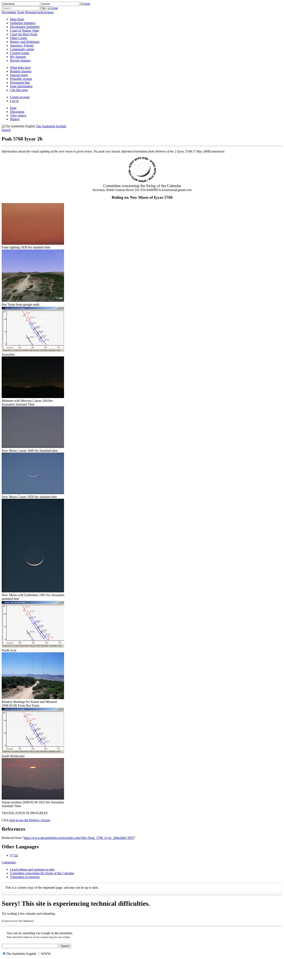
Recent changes (20, 60)
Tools (20, 12)
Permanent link (20, 82)
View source (18, 115)
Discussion (17, 111)
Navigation (9, 12)
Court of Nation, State (24, 30)
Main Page (17, 19)
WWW (46, 953)
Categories (9, 862)
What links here (20, 67)
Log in (14, 101)
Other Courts (18, 38)
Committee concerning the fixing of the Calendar (42, 873)
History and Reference (25, 41)
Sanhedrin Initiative (23, 23)
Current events (19, 53)
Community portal (22, 49)
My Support (18, 56)
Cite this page (19, 90)
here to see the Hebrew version (30, 820)
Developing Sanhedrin (25, 27)
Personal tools (34, 12)
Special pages (19, 75)
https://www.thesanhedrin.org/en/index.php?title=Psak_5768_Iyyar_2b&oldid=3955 (79, 838)
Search (6, 130)
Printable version (21, 79)
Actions (48, 12)
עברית (14, 855)
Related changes (20, 71)
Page (13, 108)
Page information (21, 86)
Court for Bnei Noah (23, 34)
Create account (20, 97)
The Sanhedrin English (51, 126)
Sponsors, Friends (21, 45)
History (15, 119)
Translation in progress (25, 877)
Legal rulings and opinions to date (32, 869)
